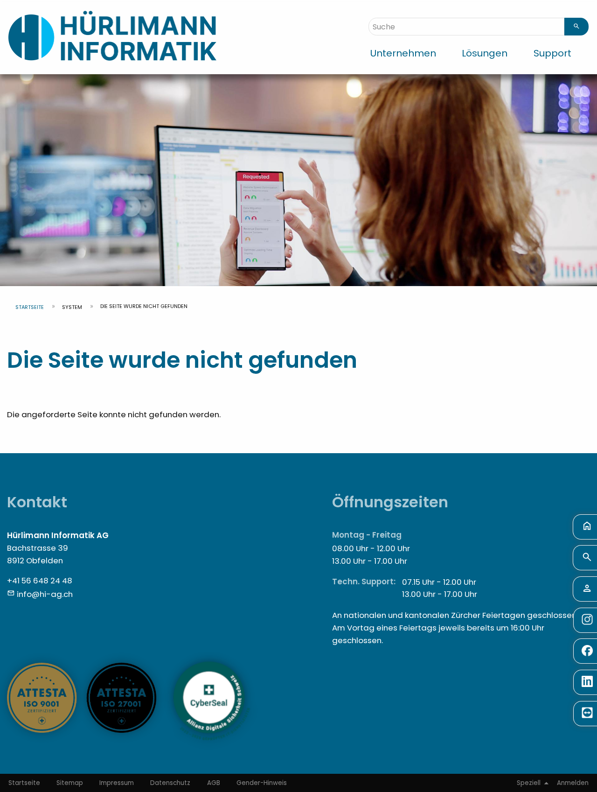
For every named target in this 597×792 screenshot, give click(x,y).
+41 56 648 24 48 (39, 580)
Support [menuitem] (552, 53)
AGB (213, 782)
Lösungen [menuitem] (484, 53)
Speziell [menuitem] (529, 782)
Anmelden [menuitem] (573, 782)
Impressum (116, 782)
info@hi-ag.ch (45, 594)
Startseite (29, 307)
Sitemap (69, 782)
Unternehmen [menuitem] (403, 53)
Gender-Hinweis (261, 782)
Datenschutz (170, 782)
